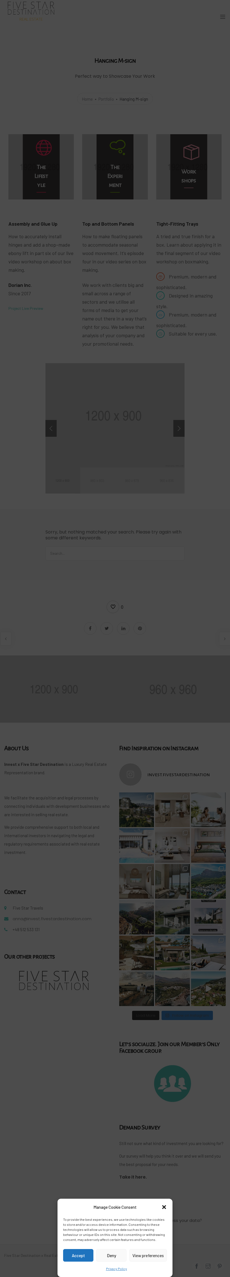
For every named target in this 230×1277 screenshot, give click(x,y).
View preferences (148, 1255)
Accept (78, 1255)
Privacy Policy (116, 1269)
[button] (164, 1207)
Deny (111, 1255)
